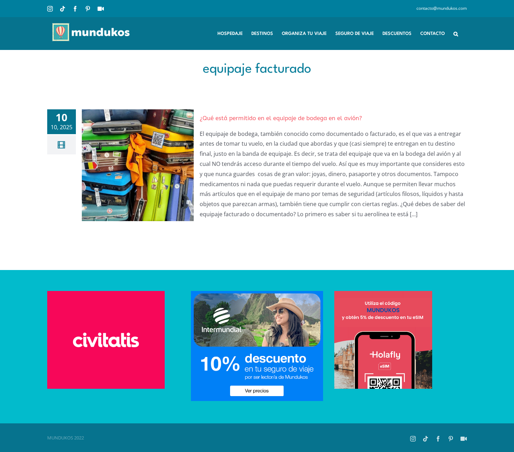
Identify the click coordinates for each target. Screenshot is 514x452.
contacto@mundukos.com (441, 8)
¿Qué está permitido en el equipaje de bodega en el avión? (281, 118)
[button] (456, 33)
